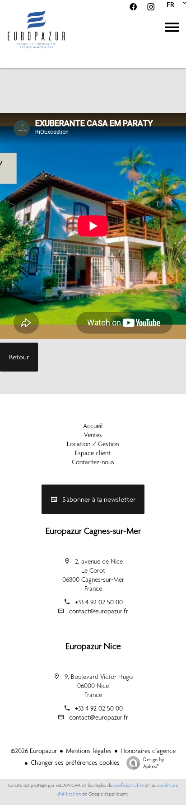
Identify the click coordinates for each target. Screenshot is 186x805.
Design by (153, 762)
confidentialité (129, 785)
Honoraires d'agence (148, 751)
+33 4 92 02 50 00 (99, 602)
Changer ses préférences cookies (75, 762)
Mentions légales (89, 751)
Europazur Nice (93, 645)
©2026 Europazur (34, 751)
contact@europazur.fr (98, 611)
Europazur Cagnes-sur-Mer (93, 530)
